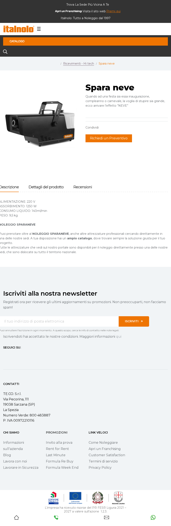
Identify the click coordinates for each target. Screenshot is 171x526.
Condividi (104, 127)
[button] (113, 11)
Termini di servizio (103, 461)
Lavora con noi (15, 461)
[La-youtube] (19, 355)
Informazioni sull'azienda (13, 446)
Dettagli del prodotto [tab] (46, 187)
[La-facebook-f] (4, 355)
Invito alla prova (59, 443)
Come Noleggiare (103, 443)
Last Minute (55, 455)
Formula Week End (62, 468)
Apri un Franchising (105, 449)
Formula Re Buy (59, 461)
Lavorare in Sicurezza (20, 468)
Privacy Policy (100, 468)
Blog (7, 455)
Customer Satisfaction (107, 455)
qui (118, 337)
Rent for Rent (57, 449)
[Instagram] (12, 355)
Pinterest (117, 127)
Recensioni (82, 187)
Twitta (110, 127)
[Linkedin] (27, 355)
